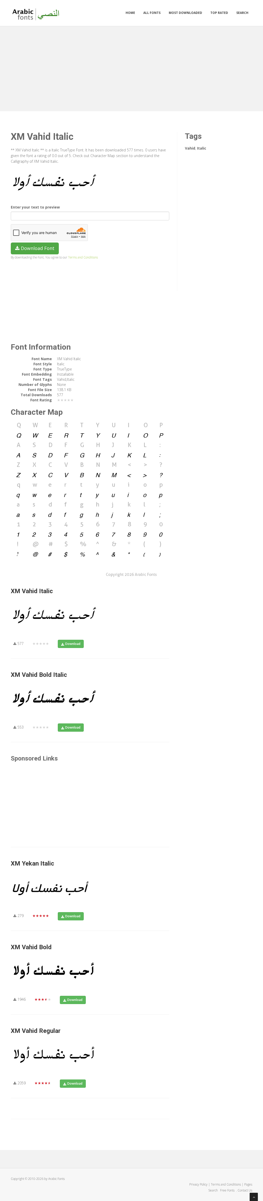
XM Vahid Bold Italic (39, 674)
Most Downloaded (185, 13)
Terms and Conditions (83, 257)
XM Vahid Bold (31, 947)
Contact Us (245, 1190)
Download (72, 644)
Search (242, 13)
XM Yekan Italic (32, 863)
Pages (248, 1184)
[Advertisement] (131, 67)
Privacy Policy (198, 1184)
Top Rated (219, 13)
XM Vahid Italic (32, 591)
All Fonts (152, 13)
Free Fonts (227, 1190)
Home (130, 13)
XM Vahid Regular (36, 1030)
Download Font (37, 248)
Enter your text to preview (35, 207)
